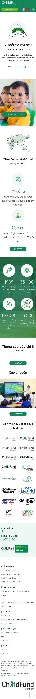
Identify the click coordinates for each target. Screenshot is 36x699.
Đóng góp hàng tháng (14, 114)
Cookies (3, 675)
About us (18, 570)
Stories (17, 363)
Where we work (18, 578)
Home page (18, 587)
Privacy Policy (12, 675)
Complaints (18, 653)
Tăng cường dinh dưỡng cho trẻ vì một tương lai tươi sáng (18, 393)
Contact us (18, 650)
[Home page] (15, 3)
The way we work (18, 574)
